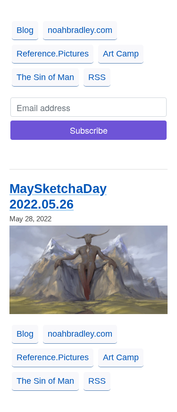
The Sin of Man (45, 77)
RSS (97, 77)
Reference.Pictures (53, 53)
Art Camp (121, 53)
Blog (25, 30)
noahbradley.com (80, 30)
